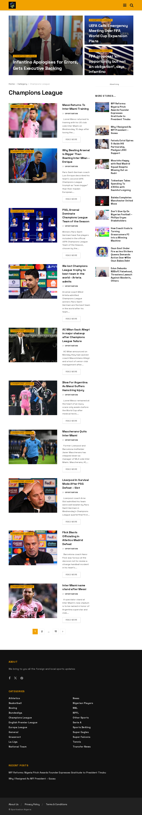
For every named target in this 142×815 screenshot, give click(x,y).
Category (22, 84)
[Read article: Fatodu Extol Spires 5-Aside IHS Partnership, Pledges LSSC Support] (102, 144)
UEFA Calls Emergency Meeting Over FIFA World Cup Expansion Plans (108, 33)
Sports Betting (82, 727)
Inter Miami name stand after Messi (74, 587)
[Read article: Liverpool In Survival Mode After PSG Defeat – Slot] (33, 495)
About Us (14, 804)
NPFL (76, 712)
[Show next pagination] (62, 631)
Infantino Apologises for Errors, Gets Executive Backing (45, 65)
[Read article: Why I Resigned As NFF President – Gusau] (102, 130)
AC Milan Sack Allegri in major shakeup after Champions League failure (76, 335)
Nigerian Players (83, 703)
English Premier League (23, 722)
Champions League (25, 56)
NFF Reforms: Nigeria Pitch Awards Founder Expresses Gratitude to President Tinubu (120, 111)
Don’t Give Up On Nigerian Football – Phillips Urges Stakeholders (121, 216)
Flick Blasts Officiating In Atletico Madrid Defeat (72, 538)
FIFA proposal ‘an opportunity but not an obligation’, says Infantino (107, 64)
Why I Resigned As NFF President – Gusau (121, 130)
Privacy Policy (32, 804)
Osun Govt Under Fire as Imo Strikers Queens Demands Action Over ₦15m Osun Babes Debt (122, 254)
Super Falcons (81, 736)
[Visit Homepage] (12, 5)
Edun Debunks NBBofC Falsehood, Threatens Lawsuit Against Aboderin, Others (121, 274)
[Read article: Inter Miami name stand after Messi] (33, 601)
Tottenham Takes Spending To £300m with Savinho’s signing (121, 185)
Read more (73, 139)
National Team (17, 746)
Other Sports (81, 717)
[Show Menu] (124, 5)
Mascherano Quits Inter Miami (74, 433)
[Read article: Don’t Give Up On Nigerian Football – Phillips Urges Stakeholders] (102, 215)
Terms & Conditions (56, 804)
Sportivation (22, 75)
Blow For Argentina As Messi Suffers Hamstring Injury (74, 386)
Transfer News (82, 746)
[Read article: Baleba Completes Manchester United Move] (102, 201)
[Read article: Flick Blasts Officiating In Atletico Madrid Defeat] (33, 547)
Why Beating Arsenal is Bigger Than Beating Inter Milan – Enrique (76, 156)
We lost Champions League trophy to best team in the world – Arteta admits (75, 273)
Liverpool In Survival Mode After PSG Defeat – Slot (75, 484)
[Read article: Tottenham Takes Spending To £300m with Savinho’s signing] (102, 184)
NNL (75, 707)
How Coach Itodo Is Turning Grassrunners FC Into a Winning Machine (121, 234)
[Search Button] (131, 5)
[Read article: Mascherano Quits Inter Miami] (33, 447)
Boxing (13, 707)
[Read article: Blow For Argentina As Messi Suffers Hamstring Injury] (33, 398)
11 (56, 631)
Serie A (77, 722)
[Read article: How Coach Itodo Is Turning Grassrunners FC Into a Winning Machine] (102, 232)
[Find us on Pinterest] (21, 678)
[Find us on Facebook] (9, 678)
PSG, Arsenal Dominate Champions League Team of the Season (75, 215)
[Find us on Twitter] (15, 678)
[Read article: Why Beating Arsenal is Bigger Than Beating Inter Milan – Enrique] (33, 165)
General (13, 732)
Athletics (14, 698)
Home (12, 84)
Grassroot (15, 736)
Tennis (77, 741)
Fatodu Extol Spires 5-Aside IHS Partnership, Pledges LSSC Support (122, 147)
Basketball (15, 703)
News (76, 698)
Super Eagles (81, 732)
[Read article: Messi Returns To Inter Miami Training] (33, 120)
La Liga (13, 741)
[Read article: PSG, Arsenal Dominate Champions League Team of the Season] (33, 225)
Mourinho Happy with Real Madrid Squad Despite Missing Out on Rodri (120, 167)
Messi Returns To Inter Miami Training (75, 107)
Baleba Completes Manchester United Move (122, 200)
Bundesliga (15, 712)
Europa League (18, 727)
